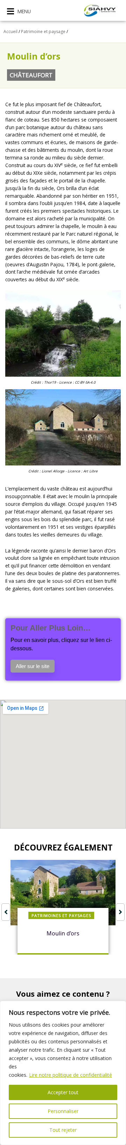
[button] (19, 11)
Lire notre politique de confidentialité (70, 1075)
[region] (63, 1073)
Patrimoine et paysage (43, 31)
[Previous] (5, 912)
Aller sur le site (32, 666)
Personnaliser (63, 1111)
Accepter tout (63, 1092)
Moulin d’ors (63, 933)
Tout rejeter (63, 1130)
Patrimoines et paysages (61, 915)
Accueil (11, 31)
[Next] (120, 912)
